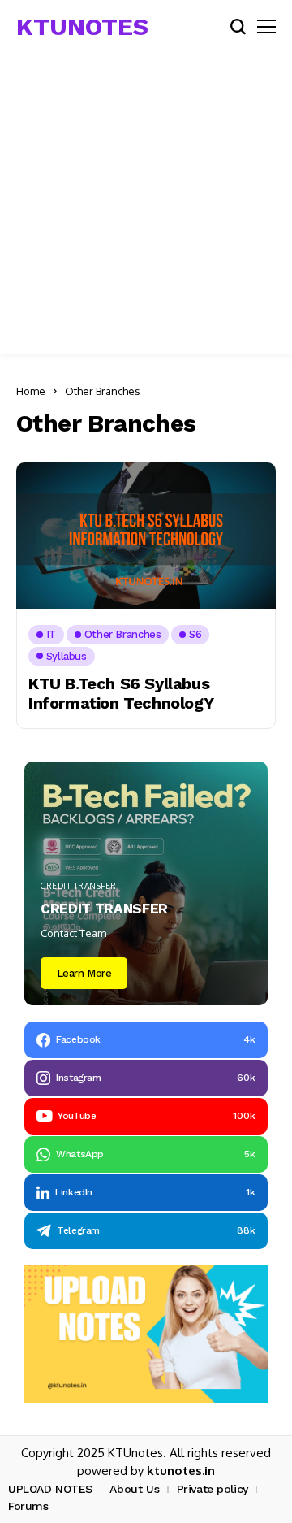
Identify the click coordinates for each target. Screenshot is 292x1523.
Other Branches (102, 390)
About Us (134, 1488)
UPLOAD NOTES (50, 1488)
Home (30, 390)
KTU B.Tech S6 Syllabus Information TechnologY (120, 693)
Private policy (212, 1488)
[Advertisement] (146, 207)
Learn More (84, 973)
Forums (28, 1505)
